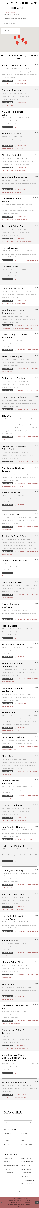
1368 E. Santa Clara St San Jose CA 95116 (15, 316)
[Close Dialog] (1, 1202)
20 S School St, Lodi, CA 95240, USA (13, 137)
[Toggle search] (32, 3)
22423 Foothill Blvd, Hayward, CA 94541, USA (16, 474)
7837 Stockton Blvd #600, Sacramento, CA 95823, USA (19, 517)
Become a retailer (11, 1165)
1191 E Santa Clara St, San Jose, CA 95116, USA (16, 291)
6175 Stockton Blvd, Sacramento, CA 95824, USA (17, 564)
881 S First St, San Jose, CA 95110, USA (14, 341)
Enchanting (8, 1148)
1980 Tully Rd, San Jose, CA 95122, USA (14, 229)
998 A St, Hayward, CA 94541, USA (13, 496)
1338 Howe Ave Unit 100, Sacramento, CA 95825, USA (19, 669)
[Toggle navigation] (3, 3)
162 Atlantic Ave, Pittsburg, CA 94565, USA (15, 359)
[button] (19, 37)
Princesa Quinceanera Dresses (20, 96)
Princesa (24, 1141)
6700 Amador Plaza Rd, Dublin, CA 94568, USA (17, 204)
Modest (7, 1144)
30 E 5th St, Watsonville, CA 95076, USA (15, 610)
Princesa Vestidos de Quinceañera (19, 143)
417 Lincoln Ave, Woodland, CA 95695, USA (15, 1011)
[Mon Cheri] (13, 1112)
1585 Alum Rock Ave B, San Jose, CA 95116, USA (17, 251)
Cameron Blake (15, 72)
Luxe (36, 75)
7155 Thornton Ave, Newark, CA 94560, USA (16, 452)
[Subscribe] (30, 1122)
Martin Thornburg (14, 75)
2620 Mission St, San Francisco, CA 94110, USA (17, 987)
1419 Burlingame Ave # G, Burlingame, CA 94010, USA (19, 849)
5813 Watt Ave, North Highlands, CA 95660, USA (17, 830)
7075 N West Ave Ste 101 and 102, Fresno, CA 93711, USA (20, 1064)
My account (8, 1173)
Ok (37, 1202)
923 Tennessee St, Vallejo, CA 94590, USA (15, 897)
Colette (24, 1137)
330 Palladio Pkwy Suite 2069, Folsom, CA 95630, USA (19, 716)
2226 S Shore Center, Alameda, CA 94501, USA (17, 787)
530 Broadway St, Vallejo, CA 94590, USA (15, 922)
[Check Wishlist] (35, 3)
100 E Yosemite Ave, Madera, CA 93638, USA (16, 808)
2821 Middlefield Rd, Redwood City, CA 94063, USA (18, 694)
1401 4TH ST (6, 1036)
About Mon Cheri (27, 1162)
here (19, 1206)
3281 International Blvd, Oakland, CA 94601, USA (17, 648)
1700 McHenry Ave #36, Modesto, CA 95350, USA (17, 68)
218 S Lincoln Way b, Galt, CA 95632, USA (15, 180)
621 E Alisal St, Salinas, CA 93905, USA (14, 965)
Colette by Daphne (26, 422)
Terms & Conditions (28, 1169)
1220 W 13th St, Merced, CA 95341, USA (14, 158)
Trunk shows (9, 1158)
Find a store (8, 1169)
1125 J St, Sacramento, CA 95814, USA (14, 759)
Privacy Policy (26, 1165)
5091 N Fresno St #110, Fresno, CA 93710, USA (16, 1085)
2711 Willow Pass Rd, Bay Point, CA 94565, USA (17, 400)
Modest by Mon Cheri (28, 765)
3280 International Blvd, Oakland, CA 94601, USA (17, 629)
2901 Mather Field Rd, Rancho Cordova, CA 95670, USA (19, 585)
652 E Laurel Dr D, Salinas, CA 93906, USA (15, 944)
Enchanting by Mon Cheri (28, 72)
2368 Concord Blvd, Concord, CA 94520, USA (16, 539)
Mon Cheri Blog (26, 1158)
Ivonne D (5, 75)
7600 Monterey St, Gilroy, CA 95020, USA (15, 381)
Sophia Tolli (24, 75)
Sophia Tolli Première (8, 77)
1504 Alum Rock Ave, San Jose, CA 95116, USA (16, 270)
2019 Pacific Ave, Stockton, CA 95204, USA (15, 118)
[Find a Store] (8, 3)
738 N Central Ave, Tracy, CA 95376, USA (15, 93)
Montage (31, 75)
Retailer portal (10, 1162)
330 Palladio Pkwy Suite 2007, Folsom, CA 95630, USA (19, 740)
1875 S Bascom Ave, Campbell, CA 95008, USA (17, 419)
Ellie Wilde (13, 161)
